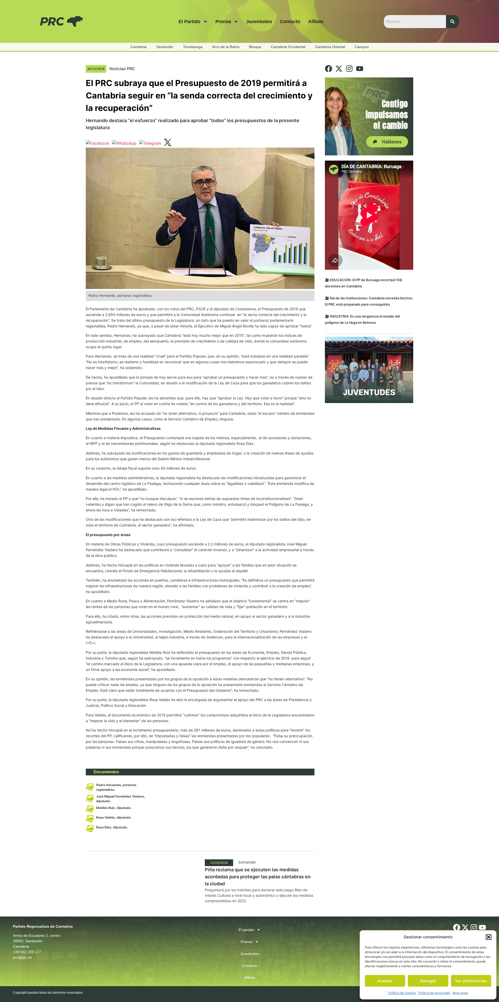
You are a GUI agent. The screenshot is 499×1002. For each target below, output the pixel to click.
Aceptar (385, 980)
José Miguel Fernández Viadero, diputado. (120, 798)
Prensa (223, 21)
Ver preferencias (471, 980)
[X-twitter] (339, 68)
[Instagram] (349, 68)
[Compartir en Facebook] (97, 143)
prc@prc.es (22, 957)
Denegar (428, 980)
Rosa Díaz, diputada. (112, 827)
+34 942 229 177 (27, 952)
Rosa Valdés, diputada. (114, 817)
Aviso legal (460, 993)
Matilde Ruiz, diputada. (114, 808)
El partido (189, 21)
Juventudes (259, 21)
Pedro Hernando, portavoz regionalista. (116, 787)
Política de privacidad (434, 993)
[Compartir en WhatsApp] (124, 143)
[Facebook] (328, 68)
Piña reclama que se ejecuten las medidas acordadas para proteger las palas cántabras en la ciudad (258, 876)
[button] (488, 937)
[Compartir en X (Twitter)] (167, 143)
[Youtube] (359, 68)
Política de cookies (402, 993)
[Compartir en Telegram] (150, 143)
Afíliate (316, 21)
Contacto (290, 21)
